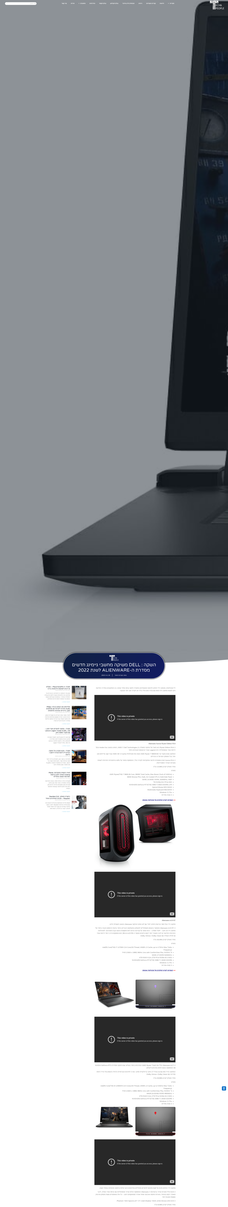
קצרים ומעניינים (151, 3)
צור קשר (64, 3)
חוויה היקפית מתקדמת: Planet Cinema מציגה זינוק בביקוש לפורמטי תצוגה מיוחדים (59, 774)
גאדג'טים (92, 3)
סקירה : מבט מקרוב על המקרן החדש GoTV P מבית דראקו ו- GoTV (59, 753)
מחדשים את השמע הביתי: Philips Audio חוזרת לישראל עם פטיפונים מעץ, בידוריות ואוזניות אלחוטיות (58, 709)
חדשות (162, 3)
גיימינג (140, 3)
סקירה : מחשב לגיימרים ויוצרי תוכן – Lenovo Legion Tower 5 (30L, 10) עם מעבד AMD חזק (57, 731)
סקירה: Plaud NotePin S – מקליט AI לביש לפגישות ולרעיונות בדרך (58, 688)
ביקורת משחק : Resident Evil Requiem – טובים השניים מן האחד (58, 797)
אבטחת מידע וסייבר (128, 3)
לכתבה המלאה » (66, 702)
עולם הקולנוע (114, 3)
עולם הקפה (102, 3)
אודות (73, 3)
